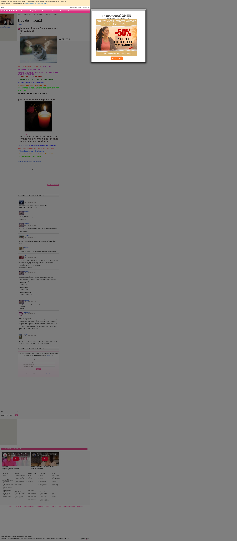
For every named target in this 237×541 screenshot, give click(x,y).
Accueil (23, 10)
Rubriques (55, 10)
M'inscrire (72, 7)
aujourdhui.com (9, 11)
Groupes (37, 10)
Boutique (63, 10)
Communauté (46, 10)
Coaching (30, 10)
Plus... (69, 10)
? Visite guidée (85, 7)
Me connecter (78, 7)
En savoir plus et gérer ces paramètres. (36, 3)
